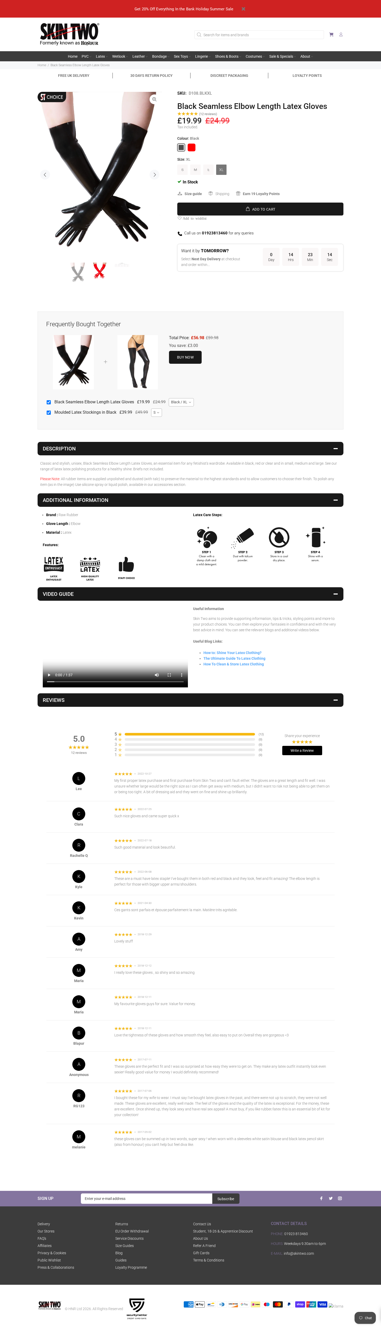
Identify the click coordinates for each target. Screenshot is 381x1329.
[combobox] (181, 402)
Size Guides (124, 1246)
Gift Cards (201, 1253)
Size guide (193, 194)
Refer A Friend (204, 1246)
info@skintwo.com (299, 1253)
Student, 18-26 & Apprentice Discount (223, 1231)
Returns (121, 1224)
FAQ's (42, 1238)
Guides (120, 1260)
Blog (119, 1253)
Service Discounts (129, 1238)
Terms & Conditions (208, 1260)
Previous (45, 175)
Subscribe (225, 1199)
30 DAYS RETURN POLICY (151, 75)
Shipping (222, 194)
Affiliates (45, 1246)
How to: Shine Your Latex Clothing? (232, 653)
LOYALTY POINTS (307, 75)
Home (42, 65)
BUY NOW (185, 357)
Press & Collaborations (56, 1267)
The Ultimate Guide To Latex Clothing (234, 658)
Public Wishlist (49, 1260)
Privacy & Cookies (52, 1253)
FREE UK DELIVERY (73, 75)
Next (154, 175)
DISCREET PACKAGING (229, 75)
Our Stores (46, 1231)
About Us (200, 1238)
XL (221, 170)
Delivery (44, 1224)
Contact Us (202, 1224)
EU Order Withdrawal (132, 1231)
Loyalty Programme (131, 1267)
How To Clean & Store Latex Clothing (233, 664)
